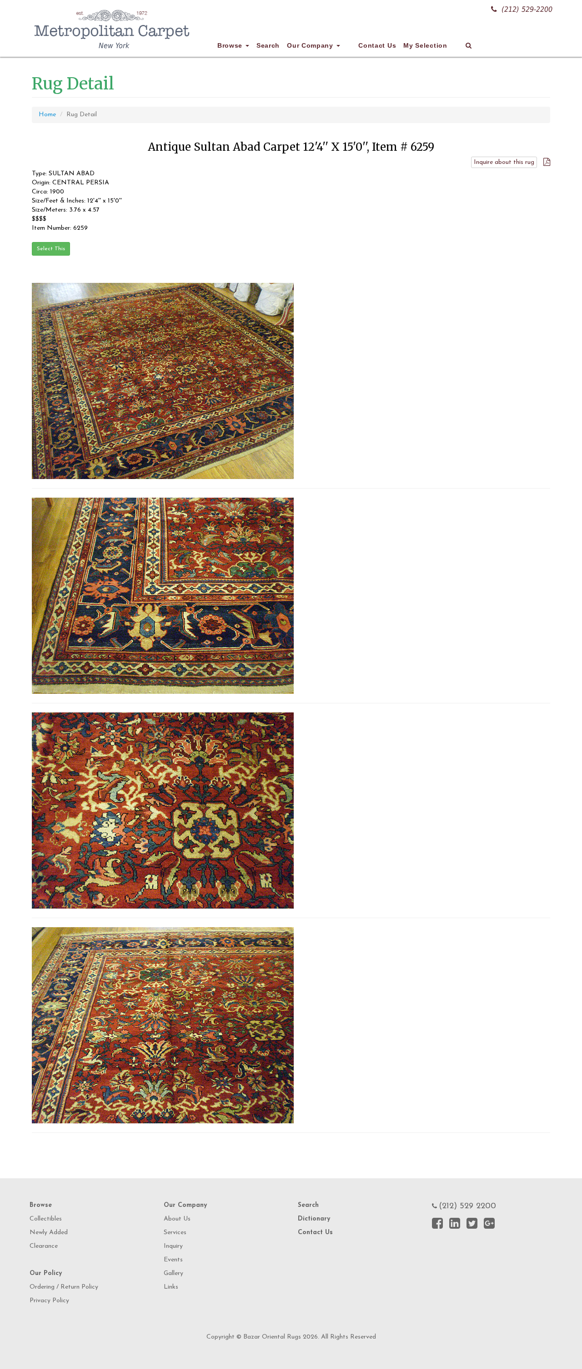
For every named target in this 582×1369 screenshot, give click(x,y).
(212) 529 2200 (467, 1206)
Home (47, 114)
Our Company (311, 45)
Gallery (173, 1273)
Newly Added (49, 1232)
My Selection (425, 45)
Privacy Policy (49, 1300)
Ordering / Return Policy (64, 1287)
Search (268, 45)
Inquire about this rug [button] (504, 162)
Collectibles (46, 1219)
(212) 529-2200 (527, 9)
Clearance (44, 1246)
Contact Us (377, 45)
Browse (231, 45)
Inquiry (173, 1246)
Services (175, 1232)
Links (171, 1287)
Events (173, 1259)
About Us (177, 1219)
